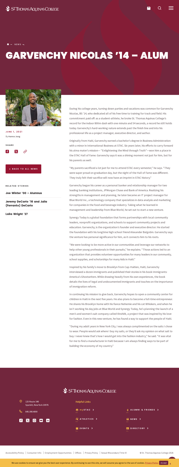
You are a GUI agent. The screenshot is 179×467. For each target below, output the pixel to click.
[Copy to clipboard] (25, 151)
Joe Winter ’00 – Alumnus (24, 193)
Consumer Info (34, 452)
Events (84, 428)
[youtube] (41, 420)
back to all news (24, 168)
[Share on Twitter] (16, 151)
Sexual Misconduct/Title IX (114, 452)
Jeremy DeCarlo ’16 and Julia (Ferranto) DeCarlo (26, 203)
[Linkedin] (48, 420)
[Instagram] (34, 420)
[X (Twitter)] (27, 420)
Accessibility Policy (15, 452)
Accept (164, 463)
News (133, 419)
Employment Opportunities (58, 452)
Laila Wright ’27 (17, 214)
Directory (137, 428)
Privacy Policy (91, 452)
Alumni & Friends (142, 409)
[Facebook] (21, 420)
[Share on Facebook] (7, 151)
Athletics (87, 419)
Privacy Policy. (151, 462)
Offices (78, 452)
